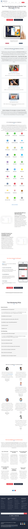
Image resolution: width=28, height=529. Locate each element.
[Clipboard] (14, 198)
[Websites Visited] (21, 140)
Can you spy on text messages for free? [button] (6, 340)
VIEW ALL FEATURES (15, 204)
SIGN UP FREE (9, 19)
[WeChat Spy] (14, 176)
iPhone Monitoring (10, 502)
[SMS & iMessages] (7, 133)
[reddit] (16, 515)
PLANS (9, 2)
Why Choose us (16, 500)
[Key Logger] (7, 140)
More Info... (13, 526)
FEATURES (2, 2)
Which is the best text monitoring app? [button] (6, 352)
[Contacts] (21, 191)
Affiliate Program (3, 506)
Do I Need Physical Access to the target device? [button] (7, 309)
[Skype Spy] (21, 155)
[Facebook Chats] (7, 169)
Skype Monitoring (10, 508)
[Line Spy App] (14, 162)
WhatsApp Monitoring (10, 505)
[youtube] (14, 515)
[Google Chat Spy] (21, 162)
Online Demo (7, 43)
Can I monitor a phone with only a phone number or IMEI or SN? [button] (9, 319)
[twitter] (12, 515)
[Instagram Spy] (7, 176)
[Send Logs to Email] (7, 198)
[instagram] (18, 515)
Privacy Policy (2, 503)
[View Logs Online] (21, 198)
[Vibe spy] (7, 162)
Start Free (23, 2)
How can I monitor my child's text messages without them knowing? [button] (10, 346)
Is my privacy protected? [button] (4, 325)
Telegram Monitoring (17, 503)
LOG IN (19, 2)
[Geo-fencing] (21, 148)
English (14, 518)
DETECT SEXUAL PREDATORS (14, 86)
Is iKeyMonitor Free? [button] (4, 328)
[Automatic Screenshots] (14, 140)
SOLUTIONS (12, 2)
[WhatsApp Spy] (14, 155)
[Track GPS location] (14, 148)
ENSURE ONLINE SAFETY (14, 100)
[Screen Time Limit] (21, 184)
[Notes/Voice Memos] (7, 191)
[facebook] (10, 515)
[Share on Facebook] (12, 490)
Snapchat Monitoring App (23, 508)
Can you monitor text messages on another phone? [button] (8, 349)
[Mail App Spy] (14, 169)
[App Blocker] (14, 184)
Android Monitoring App (24, 503)
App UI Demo (21, 43)
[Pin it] (15, 490)
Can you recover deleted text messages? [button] (6, 343)
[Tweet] (14, 490)
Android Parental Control (23, 506)
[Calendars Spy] (14, 191)
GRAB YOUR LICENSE (18, 19)
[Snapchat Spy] (21, 169)
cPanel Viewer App (23, 500)
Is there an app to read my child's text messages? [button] (8, 333)
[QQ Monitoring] (21, 176)
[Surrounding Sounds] (21, 133)
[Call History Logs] (14, 133)
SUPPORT (16, 2)
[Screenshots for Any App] (7, 184)
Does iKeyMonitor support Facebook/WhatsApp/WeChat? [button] (9, 322)
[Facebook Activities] (7, 155)
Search (26, 513)
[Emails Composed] (7, 148)
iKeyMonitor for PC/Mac (23, 501)
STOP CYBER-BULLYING (14, 72)
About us (2, 500)
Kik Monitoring (16, 506)
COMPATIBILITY (5, 2)
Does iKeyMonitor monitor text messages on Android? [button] (8, 355)
